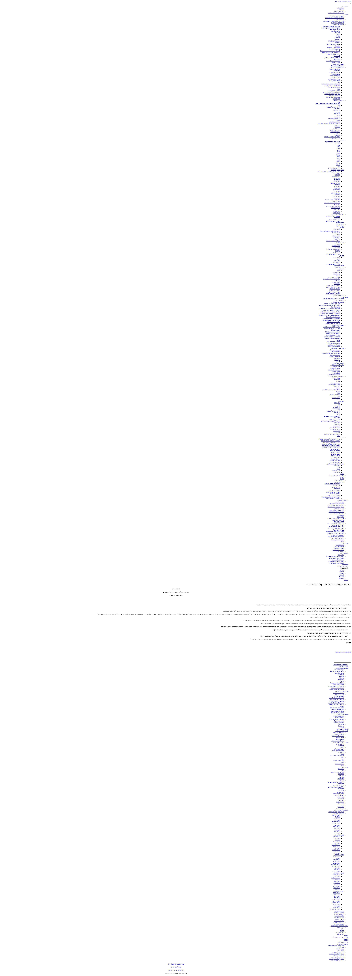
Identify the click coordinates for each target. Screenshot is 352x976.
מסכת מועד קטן (335, 193)
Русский (341, 575)
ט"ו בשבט (337, 135)
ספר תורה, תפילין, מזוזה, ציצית (331, 92)
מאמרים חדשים (339, 300)
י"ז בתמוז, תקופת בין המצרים (332, 416)
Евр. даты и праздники (337, 719)
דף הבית (345, 6)
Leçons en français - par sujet (331, 26)
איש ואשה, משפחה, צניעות (336, 527)
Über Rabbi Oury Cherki (336, 563)
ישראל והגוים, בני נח (334, 80)
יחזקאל (338, 161)
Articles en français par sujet (332, 303)
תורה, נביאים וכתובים (342, 810)
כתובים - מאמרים (335, 462)
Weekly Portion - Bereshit (332, 332)
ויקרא (338, 147)
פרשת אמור (337, 868)
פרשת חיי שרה (336, 822)
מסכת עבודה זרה (335, 208)
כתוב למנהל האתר (339, 11)
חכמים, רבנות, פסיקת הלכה (336, 512)
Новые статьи (336, 351)
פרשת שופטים (336, 899)
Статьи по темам (335, 350)
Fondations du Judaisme (333, 317)
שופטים (338, 153)
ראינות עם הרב (336, 398)
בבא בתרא (337, 204)
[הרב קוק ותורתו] (334, 482)
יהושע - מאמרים (335, 449)
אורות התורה (336, 274)
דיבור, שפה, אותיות (334, 75)
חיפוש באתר (340, 8)
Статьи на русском (338, 348)
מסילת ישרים (336, 257)
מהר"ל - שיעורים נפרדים (333, 254)
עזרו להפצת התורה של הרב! (176, 964)
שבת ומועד (341, 515)
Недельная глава (335, 355)
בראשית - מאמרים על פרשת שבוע (330, 441)
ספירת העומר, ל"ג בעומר (333, 107)
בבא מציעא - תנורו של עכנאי (332, 203)
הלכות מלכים (336, 237)
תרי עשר (337, 163)
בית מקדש (341, 752)
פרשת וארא (337, 838)
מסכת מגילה (336, 191)
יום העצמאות (336, 110)
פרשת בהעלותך (335, 878)
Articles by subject (338, 693)
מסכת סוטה (337, 198)
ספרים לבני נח (340, 551)
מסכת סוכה (337, 186)
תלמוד (338, 467)
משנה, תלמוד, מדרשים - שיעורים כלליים (329, 171)
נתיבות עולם (336, 252)
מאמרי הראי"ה (336, 282)
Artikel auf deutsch (338, 363)
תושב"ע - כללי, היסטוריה (333, 216)
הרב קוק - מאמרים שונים (333, 498)
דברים (338, 150)
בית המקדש (337, 386)
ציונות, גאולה (340, 517)
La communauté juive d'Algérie (331, 320)
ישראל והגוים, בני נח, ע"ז (337, 755)
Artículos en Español (338, 365)
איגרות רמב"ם (336, 232)
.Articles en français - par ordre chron (329, 305)
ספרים (346, 543)
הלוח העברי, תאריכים (338, 538)
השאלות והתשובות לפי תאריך (335, 505)
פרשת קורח (337, 881)
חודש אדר (341, 800)
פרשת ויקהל (336, 851)
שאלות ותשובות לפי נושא (337, 503)
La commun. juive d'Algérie (336, 686)
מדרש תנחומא (336, 176)
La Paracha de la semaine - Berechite (329, 308)
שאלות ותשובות (343, 500)
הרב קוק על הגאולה (334, 290)
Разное (338, 361)
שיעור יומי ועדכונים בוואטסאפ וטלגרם (333, 21)
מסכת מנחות (336, 211)
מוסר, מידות (337, 71)
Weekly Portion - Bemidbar (332, 337)
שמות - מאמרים (339, 835)
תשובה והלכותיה (335, 74)
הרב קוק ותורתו (339, 482)
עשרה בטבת (336, 431)
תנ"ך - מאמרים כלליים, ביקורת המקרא (329, 439)
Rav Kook (337, 59)
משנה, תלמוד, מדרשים (337, 170)
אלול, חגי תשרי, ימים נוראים (336, 787)
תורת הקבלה (336, 472)
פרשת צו (337, 858)
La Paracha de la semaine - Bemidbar (329, 313)
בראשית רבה (336, 173)
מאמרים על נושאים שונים (337, 376)
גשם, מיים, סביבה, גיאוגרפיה (332, 94)
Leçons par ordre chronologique (331, 28)
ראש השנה (337, 125)
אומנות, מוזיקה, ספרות (337, 540)
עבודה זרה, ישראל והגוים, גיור (335, 523)
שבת (339, 102)
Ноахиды (337, 360)
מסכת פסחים (336, 181)
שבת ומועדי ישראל (338, 100)
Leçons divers (336, 62)
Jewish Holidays (335, 330)
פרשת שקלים (340, 802)
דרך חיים (337, 251)
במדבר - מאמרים (339, 873)
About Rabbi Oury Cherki (336, 558)
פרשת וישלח (336, 826)
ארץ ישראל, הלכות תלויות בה (335, 518)
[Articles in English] (332, 325)
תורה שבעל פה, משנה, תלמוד (336, 464)
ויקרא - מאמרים (339, 855)
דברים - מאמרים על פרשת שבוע (331, 447)
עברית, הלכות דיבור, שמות (336, 510)
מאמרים (345, 297)
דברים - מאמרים (339, 891)
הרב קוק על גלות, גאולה (333, 495)
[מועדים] (339, 401)
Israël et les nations (338, 684)
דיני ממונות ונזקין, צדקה (337, 535)
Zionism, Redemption (334, 343)
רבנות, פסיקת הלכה (334, 219)
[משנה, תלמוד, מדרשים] (330, 170)
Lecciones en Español (337, 66)
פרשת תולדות (336, 823)
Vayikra (338, 36)
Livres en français (339, 546)
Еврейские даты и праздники (331, 353)
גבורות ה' (337, 244)
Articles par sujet (339, 670)
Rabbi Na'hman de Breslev (332, 57)
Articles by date (339, 694)
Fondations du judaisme (333, 44)
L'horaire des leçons (334, 29)
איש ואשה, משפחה (335, 394)
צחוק (339, 396)
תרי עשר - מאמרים (335, 460)
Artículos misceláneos (334, 375)
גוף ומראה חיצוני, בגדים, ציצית (335, 528)
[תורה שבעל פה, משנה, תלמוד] (327, 464)
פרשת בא (337, 840)
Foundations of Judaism (333, 341)
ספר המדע (337, 234)
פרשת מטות (336, 888)
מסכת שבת (337, 180)
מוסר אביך (337, 280)
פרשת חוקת (337, 883)
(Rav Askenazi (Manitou (333, 61)
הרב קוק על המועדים (334, 490)
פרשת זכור (341, 803)
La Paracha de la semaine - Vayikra (330, 312)
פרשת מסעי (337, 889)
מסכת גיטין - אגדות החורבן (332, 199)
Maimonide (337, 56)
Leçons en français (338, 24)
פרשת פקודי (336, 853)
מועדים (342, 401)
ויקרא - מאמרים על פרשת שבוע (331, 444)
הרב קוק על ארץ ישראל (333, 292)
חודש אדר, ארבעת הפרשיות (332, 434)
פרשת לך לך (336, 818)
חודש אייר (337, 109)
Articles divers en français (332, 323)
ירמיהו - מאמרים (335, 457)
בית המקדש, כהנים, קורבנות (332, 85)
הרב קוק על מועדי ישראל (333, 287)
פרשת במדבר (336, 874)
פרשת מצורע (336, 863)
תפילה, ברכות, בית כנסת (337, 513)
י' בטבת (338, 133)
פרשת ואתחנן (336, 894)
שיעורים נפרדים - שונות (337, 67)
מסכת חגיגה (337, 194)
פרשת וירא (337, 820)
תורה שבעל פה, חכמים (337, 214)
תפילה (342, 474)
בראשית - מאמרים (338, 813)
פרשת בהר (337, 869)
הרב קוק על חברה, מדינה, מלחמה (331, 497)
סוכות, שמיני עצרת (335, 130)
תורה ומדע (337, 379)
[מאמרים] (342, 297)
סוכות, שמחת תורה (335, 427)
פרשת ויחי (337, 833)
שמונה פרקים (336, 229)
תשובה (338, 381)
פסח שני (338, 112)
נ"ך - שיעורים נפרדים (334, 168)
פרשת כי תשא (336, 850)
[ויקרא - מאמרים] (334, 855)
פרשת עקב (337, 896)
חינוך (339, 89)
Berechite (337, 33)
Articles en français (338, 302)
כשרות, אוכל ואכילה (338, 530)
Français (341, 571)
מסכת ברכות (336, 178)
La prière (337, 46)
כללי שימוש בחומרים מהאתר (336, 13)
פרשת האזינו (336, 907)
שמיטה (338, 388)
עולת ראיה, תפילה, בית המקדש (331, 279)
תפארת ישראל (336, 246)
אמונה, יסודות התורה (334, 69)
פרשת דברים (336, 893)
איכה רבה (337, 175)
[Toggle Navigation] (350, 3)
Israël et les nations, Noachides (331, 318)
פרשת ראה (337, 898)
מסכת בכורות (336, 213)
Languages (344, 568)
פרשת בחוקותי (336, 871)
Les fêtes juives (335, 31)
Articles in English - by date (332, 328)
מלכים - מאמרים (335, 454)
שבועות (338, 115)
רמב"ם (342, 227)
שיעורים (345, 14)
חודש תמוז (337, 117)
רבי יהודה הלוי (340, 226)
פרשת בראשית (336, 815)
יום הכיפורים (336, 128)
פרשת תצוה (337, 848)
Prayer (338, 340)
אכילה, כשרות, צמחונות (333, 90)
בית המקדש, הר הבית (338, 520)
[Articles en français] (332, 302)
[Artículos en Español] (331, 365)
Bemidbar (341, 679)
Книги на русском (338, 550)
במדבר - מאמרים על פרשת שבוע (331, 446)
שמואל (338, 155)
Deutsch (341, 578)
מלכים (338, 156)
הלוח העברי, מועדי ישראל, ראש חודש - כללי (328, 104)
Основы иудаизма (334, 356)
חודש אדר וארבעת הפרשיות (332, 137)
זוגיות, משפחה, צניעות (334, 87)
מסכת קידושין (336, 201)
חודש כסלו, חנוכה (335, 132)
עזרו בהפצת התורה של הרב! (343, 658)
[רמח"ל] (339, 256)
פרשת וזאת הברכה (335, 909)
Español (341, 576)
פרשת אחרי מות (335, 864)
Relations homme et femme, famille (330, 51)
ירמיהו (338, 160)
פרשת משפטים (336, 845)
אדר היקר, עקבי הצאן (334, 277)
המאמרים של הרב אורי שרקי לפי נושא (333, 299)
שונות (338, 399)
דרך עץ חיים (336, 262)
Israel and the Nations (334, 345)
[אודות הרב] (341, 553)
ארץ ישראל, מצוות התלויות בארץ (331, 84)
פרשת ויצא (337, 825)
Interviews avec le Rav (333, 322)
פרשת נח (337, 817)
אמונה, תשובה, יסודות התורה (336, 507)
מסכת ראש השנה (335, 183)
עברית (342, 570)
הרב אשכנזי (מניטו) (338, 295)
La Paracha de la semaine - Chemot (330, 310)
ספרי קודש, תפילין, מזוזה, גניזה (335, 533)
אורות (338, 270)
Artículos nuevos (335, 368)
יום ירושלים (337, 113)
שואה (338, 82)
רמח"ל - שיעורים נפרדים (333, 264)
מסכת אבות (337, 209)
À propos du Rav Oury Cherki (335, 556)
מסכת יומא (337, 185)
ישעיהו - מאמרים (335, 455)
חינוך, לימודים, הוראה (338, 525)
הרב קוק (341, 269)
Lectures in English (338, 64)
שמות (338, 145)
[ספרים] (343, 543)
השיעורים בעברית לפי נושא (336, 16)
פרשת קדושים (336, 866)
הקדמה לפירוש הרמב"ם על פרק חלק (330, 231)
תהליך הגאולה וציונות (334, 79)
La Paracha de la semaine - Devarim (329, 315)
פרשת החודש (340, 808)
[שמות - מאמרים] (334, 835)
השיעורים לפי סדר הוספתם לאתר (334, 18)
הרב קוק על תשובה (335, 289)
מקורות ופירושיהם (339, 508)
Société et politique (334, 49)
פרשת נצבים (336, 904)
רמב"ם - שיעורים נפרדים (333, 241)
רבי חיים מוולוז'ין (339, 267)
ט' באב (338, 120)
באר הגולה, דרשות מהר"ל (333, 249)
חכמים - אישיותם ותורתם (333, 221)
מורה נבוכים (337, 239)
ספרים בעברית (340, 545)
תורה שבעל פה (336, 470)
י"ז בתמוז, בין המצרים (334, 118)
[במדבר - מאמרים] (333, 873)
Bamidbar (337, 37)
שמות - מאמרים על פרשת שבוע (331, 442)
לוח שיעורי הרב (339, 19)
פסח (339, 105)
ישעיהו (338, 158)
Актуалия (337, 358)
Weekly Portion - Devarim (332, 338)
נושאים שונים (336, 99)
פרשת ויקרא (336, 856)
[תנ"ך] (340, 140)
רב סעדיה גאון (340, 224)
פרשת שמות (336, 836)
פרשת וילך (337, 906)
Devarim (337, 39)
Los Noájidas (336, 373)
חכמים (338, 469)
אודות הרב (345, 553)
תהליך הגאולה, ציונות (334, 384)
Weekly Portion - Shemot (333, 333)
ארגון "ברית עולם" (342, 566)
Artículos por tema (335, 366)
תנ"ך (342, 140)
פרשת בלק (337, 884)
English (342, 573)
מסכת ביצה (337, 188)
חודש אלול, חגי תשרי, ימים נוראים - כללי (329, 123)
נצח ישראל (337, 247)
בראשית (338, 143)
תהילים (338, 165)
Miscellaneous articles (334, 346)
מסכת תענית (336, 189)
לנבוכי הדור (337, 284)
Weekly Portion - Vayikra (333, 335)
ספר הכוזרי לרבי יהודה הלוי (336, 475)
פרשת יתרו (337, 843)
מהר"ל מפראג (340, 242)
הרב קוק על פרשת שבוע (333, 285)
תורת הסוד (337, 218)
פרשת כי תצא (336, 901)
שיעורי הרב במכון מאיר (337, 23)
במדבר (338, 148)
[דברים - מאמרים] (334, 891)
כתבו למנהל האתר (176, 967)
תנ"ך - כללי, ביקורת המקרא (332, 142)
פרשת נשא (337, 876)
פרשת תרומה (336, 846)
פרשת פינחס (336, 886)
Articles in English (338, 325)
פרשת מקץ (337, 830)
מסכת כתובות (336, 196)
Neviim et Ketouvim (334, 41)
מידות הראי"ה (336, 487)
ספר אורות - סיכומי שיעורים (332, 484)
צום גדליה (337, 127)
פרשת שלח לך (336, 879)
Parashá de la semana (334, 370)
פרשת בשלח (336, 841)
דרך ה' (338, 259)
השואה (338, 391)
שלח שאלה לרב (339, 502)
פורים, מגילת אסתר (334, 138)
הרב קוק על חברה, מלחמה (336, 959)
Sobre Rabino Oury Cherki (336, 561)
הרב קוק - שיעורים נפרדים (333, 294)
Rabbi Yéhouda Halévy (333, 54)
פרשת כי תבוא (336, 902)
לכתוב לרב (345, 565)
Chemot (338, 34)
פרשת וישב (337, 828)
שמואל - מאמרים (335, 452)
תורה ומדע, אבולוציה (334, 72)
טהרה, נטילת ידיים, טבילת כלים (335, 531)
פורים (338, 436)
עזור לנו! (341, 9)
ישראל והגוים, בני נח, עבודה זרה (331, 389)
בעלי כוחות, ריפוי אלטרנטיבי (336, 536)
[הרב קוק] (338, 269)
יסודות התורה (336, 378)
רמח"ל (342, 256)
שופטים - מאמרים (335, 451)
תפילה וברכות (340, 223)
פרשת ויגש (337, 831)
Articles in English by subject (331, 327)
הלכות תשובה (336, 236)
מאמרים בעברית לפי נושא (340, 665)
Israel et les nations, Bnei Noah (331, 52)
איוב (339, 166)
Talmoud (337, 42)
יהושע (338, 151)
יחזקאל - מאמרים (335, 459)
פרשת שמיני (336, 860)
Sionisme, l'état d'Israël (333, 47)
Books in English (339, 548)
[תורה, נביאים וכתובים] (335, 810)
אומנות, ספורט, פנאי (334, 95)
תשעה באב (337, 417)
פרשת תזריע (336, 861)
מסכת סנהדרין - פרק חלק (333, 206)
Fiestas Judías (336, 371)
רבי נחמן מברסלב (339, 265)
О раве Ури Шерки (338, 560)
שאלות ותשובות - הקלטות (333, 97)
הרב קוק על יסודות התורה (333, 492)
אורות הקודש (336, 272)
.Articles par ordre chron (337, 671)
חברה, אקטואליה (335, 77)
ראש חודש (337, 403)
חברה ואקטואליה (335, 383)
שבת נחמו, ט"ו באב (334, 122)
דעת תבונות (337, 261)
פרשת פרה (341, 807)
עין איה (338, 275)
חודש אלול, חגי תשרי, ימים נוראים (330, 421)
